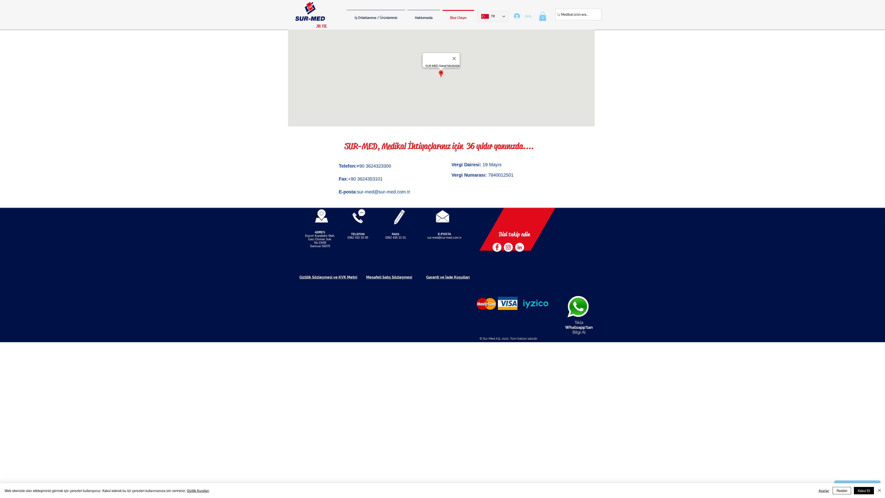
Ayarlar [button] (824, 490)
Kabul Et (864, 490)
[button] (542, 16)
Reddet (842, 490)
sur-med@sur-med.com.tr (383, 191)
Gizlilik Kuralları (198, 490)
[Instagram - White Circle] (508, 247)
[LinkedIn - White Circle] (519, 247)
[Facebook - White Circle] (497, 247)
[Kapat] (879, 490)
